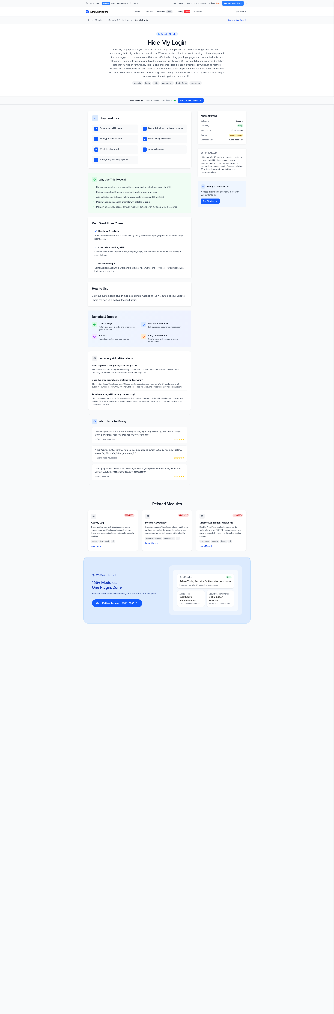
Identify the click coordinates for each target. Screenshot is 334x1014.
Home (138, 11)
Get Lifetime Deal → (237, 20)
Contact (198, 11)
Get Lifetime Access (189, 100)
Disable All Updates (155, 522)
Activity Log (97, 522)
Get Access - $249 (233, 3)
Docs (134, 3)
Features (149, 11)
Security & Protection (118, 20)
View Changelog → (119, 3)
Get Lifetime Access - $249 (115, 603)
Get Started (208, 201)
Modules (99, 20)
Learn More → (97, 546)
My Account (240, 11)
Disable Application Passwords (216, 522)
